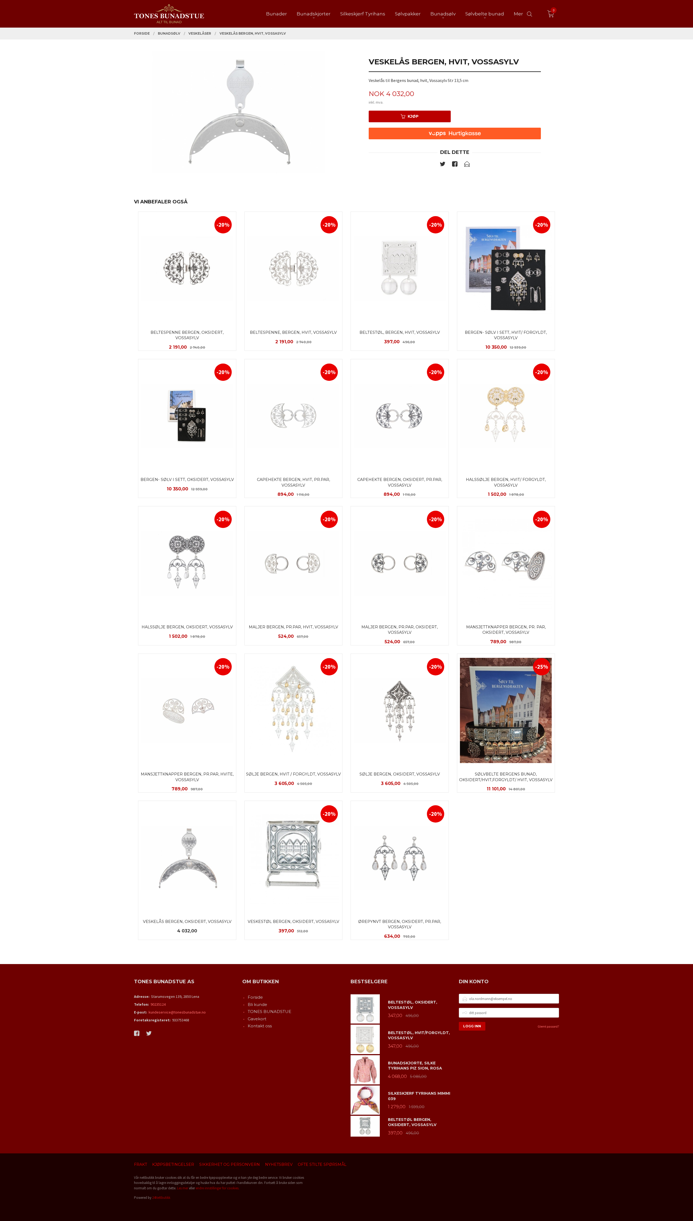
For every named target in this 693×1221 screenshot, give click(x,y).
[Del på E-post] (467, 165)
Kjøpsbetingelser (173, 1164)
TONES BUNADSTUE (269, 1011)
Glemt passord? (548, 1026)
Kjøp (413, 116)
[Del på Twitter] (442, 165)
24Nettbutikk (161, 1197)
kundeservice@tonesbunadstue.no (177, 1012)
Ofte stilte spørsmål (322, 1164)
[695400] (238, 112)
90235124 (158, 1004)
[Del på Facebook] (455, 165)
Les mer (182, 1188)
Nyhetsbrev (279, 1164)
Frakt (140, 1164)
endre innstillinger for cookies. (217, 1188)
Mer (518, 13)
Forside (255, 997)
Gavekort (257, 1018)
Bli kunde (257, 1004)
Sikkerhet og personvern (229, 1164)
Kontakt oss (260, 1025)
